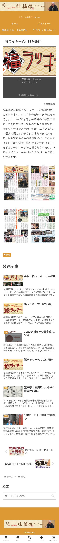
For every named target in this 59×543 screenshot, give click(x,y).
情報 (8, 255)
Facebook (29, 532)
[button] (53, 496)
